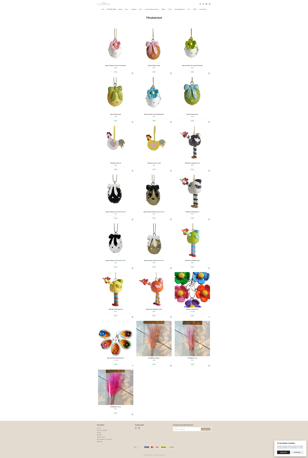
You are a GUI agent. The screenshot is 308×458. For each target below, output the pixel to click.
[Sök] (200, 4)
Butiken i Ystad (101, 437)
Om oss (99, 428)
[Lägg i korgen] (132, 73)
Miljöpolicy (99, 441)
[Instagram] (139, 428)
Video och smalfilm (102, 430)
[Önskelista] (203, 4)
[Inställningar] (206, 4)
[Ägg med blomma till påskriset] (132, 365)
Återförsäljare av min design (104, 439)
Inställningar (297, 452)
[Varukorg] (209, 4)
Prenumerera (206, 429)
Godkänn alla (283, 452)
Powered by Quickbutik (159, 455)
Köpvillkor (99, 434)
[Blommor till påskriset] (209, 317)
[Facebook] (136, 428)
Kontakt (99, 432)
